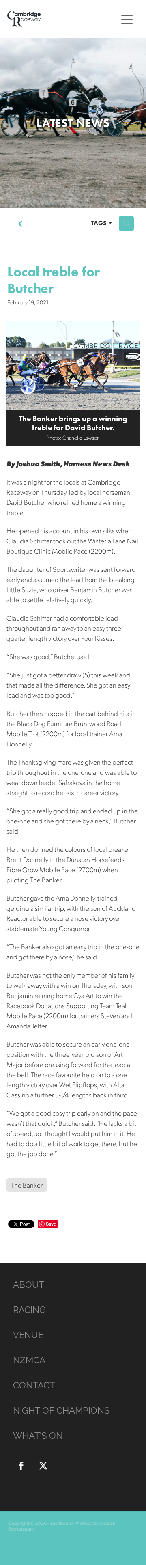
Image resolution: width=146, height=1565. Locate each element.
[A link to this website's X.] (43, 1465)
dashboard (61, 1523)
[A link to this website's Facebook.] (21, 1465)
